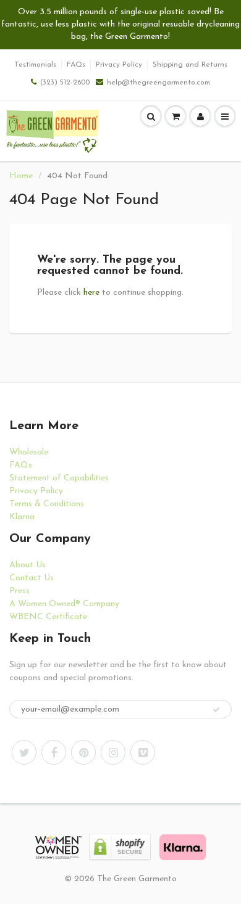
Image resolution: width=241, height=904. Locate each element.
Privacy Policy (119, 64)
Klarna (22, 517)
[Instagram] (113, 752)
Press (19, 591)
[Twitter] (24, 752)
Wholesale (28, 452)
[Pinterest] (83, 752)
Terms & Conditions (46, 504)
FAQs (76, 64)
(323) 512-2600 (65, 82)
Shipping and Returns (190, 64)
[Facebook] (53, 752)
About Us (27, 565)
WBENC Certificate (48, 617)
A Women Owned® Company (64, 604)
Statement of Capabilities (59, 478)
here (91, 292)
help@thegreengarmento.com (158, 82)
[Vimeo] (142, 752)
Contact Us (31, 578)
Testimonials (35, 64)
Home (21, 176)
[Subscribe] (216, 710)
